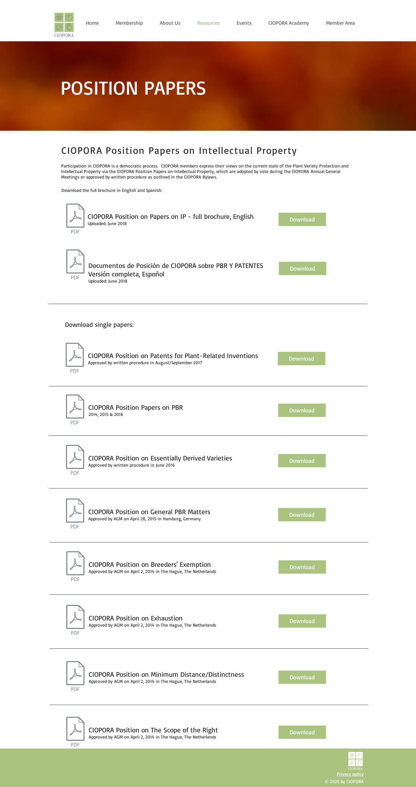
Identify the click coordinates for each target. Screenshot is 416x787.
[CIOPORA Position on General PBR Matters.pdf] (74, 514)
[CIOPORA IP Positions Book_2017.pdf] (75, 219)
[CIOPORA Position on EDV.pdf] (74, 460)
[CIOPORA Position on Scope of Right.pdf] (75, 732)
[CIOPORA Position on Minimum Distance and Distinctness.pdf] (75, 677)
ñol (159, 274)
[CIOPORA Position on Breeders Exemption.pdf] (75, 567)
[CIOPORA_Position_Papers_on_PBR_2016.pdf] (74, 358)
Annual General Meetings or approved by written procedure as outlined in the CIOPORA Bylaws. (200, 174)
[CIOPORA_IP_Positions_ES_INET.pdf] (75, 265)
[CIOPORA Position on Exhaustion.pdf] (75, 620)
